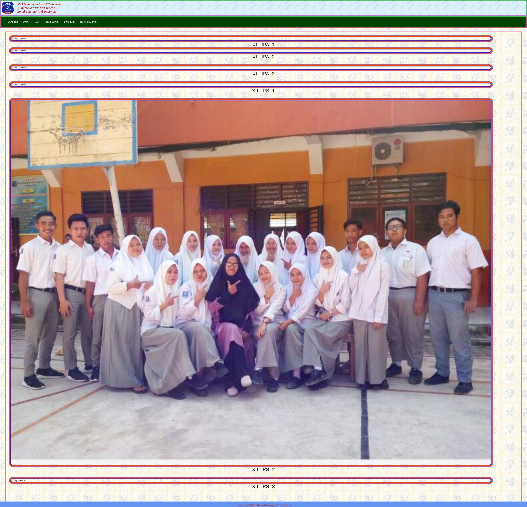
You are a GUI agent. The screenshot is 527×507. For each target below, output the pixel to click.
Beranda (13, 21)
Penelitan (69, 21)
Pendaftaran (52, 21)
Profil (26, 21)
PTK (37, 21)
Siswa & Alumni (88, 21)
